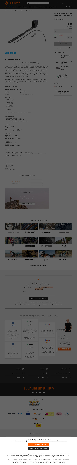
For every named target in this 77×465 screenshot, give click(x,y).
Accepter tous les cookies (37, 444)
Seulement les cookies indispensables (38, 448)
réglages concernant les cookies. (54, 441)
